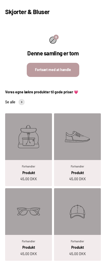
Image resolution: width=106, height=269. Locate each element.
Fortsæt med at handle (53, 69)
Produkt (28, 173)
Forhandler (28, 166)
